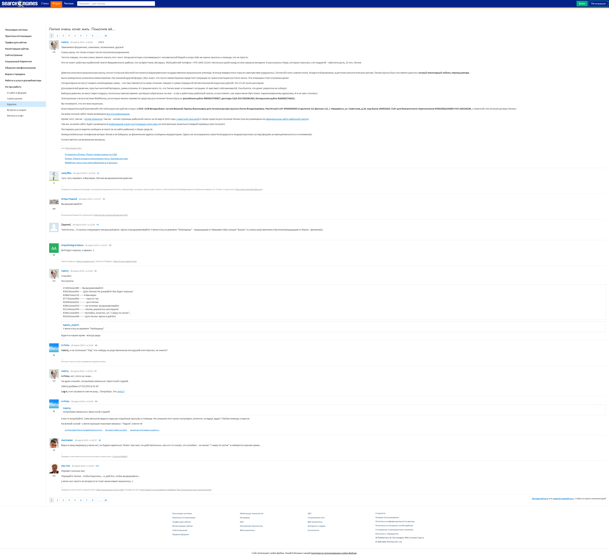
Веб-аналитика (247, 530)
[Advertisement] (304, 16)
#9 (100, 440)
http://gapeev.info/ (73, 148)
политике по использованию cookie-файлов (334, 552)
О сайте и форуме (16, 92)
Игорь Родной (69, 198)
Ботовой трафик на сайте (116, 430)
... (99, 35)
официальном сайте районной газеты (286, 118)
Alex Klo (65, 465)
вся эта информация (118, 113)
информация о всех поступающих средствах (133, 124)
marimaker (67, 440)
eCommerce (313, 530)
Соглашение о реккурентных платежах (394, 529)
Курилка (11, 104)
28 (106, 35)
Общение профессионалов (20, 67)
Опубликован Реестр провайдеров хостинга (83, 430)
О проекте (380, 513)
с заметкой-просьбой (188, 118)
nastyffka (66, 173)
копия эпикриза (93, 118)
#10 (97, 465)
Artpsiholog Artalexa (72, 245)
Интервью (245, 517)
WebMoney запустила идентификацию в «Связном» (91, 162)
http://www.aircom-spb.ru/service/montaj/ (194, 490)
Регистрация (598, 3)
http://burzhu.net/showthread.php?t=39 (110, 215)
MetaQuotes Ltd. (394, 541)
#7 (95, 371)
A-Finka (65, 345)
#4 (110, 245)
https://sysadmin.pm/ (85, 261)
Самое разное (14, 98)
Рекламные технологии (251, 526)
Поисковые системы (16, 29)
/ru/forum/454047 (120, 456)
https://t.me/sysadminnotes (125, 261)
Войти (582, 3)
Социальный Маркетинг (18, 61)
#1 (98, 173)
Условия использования (387, 517)
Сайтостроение (14, 55)
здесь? (120, 391)
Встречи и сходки (16, 109)
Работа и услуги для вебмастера (23, 80)
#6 (96, 345)
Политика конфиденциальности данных (395, 521)
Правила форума (180, 534)
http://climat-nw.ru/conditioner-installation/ (158, 490)
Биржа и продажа (15, 74)
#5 (95, 270)
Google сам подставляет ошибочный (145, 430)
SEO (242, 521)
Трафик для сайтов (15, 42)
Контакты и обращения (386, 533)
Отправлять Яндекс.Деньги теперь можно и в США (91, 154)
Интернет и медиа (316, 526)
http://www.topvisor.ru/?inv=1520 (110, 490)
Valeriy (65, 42)
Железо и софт (15, 115)
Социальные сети (316, 517)
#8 (96, 401)
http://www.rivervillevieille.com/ (249, 189)
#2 (104, 199)
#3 (98, 224)
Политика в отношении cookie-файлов (394, 525)
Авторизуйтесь (540, 498)
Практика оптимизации (18, 36)
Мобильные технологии (251, 513)
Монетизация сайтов (17, 48)
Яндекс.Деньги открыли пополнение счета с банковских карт (96, 158)
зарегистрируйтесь (563, 498)
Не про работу (13, 86)
